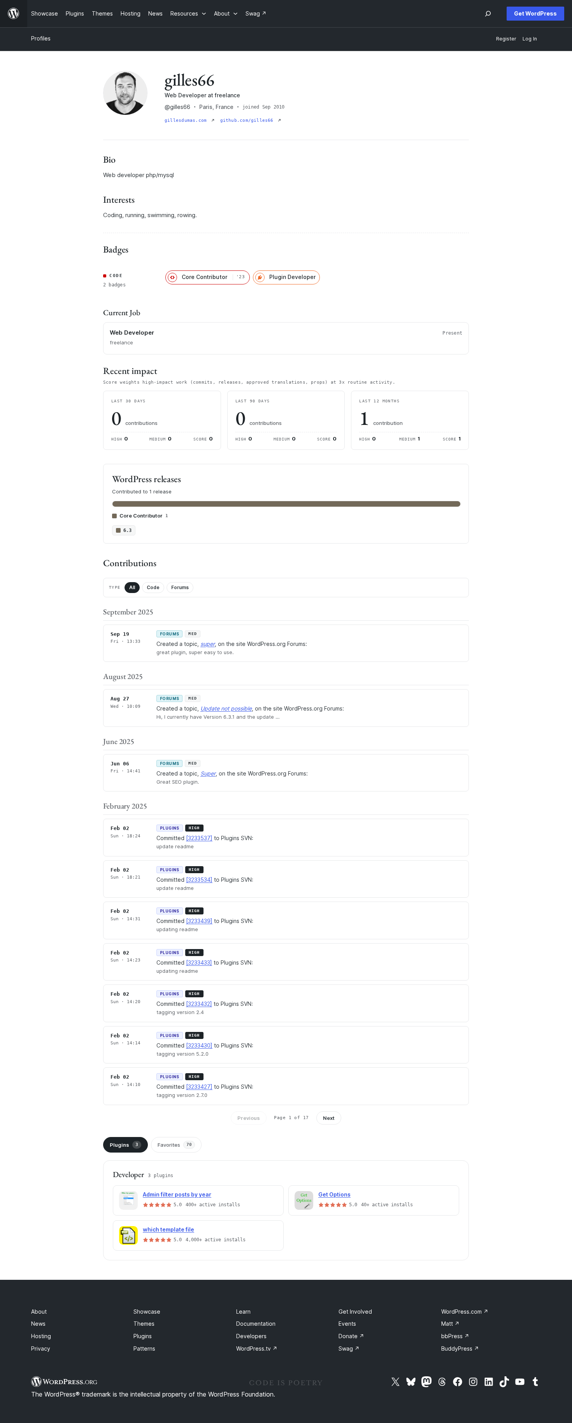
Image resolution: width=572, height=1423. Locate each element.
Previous (248, 1118)
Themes (143, 1323)
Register (506, 39)
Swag (349, 1348)
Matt (450, 1323)
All (132, 587)
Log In (530, 39)
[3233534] (199, 879)
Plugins (124, 1145)
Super (208, 773)
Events (347, 1323)
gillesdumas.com (187, 120)
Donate (351, 1336)
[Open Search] (488, 13)
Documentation (255, 1323)
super (207, 643)
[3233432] (199, 1003)
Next (329, 1118)
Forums (180, 587)
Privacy (40, 1348)
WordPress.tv (256, 1348)
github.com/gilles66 (248, 120)
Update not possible (226, 708)
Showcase (146, 1311)
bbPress (455, 1336)
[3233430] (199, 1045)
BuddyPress (460, 1348)
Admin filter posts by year (177, 1194)
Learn (243, 1311)
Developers (251, 1336)
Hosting (41, 1336)
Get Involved (355, 1311)
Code (153, 587)
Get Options (334, 1194)
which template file (168, 1229)
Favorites (175, 1145)
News (38, 1323)
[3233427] (199, 1086)
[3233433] (199, 962)
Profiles (41, 38)
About (39, 1311)
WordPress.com (464, 1311)
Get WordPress (535, 13)
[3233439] (199, 921)
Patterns (144, 1348)
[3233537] (199, 838)
